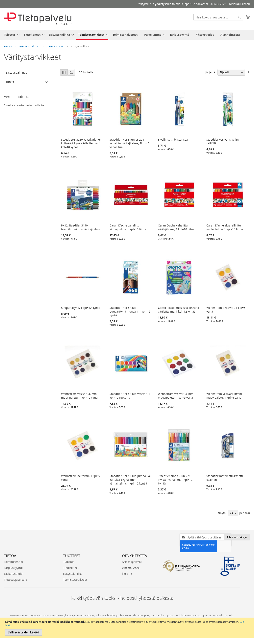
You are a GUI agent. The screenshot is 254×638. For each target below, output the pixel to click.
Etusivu (8, 46)
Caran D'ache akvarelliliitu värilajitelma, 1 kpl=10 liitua (224, 227)
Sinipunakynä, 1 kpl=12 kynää (80, 308)
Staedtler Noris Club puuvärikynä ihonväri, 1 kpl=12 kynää (130, 311)
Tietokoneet (71, 568)
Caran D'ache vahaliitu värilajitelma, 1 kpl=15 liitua (128, 227)
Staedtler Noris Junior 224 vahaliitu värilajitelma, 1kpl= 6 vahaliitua (129, 143)
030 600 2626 (131, 568)
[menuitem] (10, 34)
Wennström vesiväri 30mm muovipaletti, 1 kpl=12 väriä (79, 395)
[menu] (127, 35)
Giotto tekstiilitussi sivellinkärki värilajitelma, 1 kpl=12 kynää (178, 309)
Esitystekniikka (72, 574)
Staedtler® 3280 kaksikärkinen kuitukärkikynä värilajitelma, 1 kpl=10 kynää (81, 143)
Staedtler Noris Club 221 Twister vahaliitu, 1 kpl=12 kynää (175, 479)
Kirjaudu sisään (239, 4)
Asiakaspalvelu (132, 562)
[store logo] (37, 18)
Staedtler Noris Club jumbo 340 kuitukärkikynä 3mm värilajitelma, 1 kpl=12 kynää (130, 479)
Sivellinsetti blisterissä (173, 139)
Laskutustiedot (13, 574)
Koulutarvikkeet (55, 46)
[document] (127, 628)
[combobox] (218, 17)
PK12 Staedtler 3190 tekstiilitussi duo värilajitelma (80, 227)
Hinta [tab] (10, 82)
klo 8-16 (127, 574)
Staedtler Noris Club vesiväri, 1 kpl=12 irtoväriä (130, 395)
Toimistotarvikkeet (29, 46)
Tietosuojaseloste (15, 579)
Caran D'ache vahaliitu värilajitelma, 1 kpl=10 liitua (176, 227)
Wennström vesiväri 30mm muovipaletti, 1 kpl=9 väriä (175, 395)
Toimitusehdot (13, 562)
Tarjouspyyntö (13, 568)
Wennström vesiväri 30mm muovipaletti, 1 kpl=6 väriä (224, 395)
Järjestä (210, 72)
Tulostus (68, 562)
